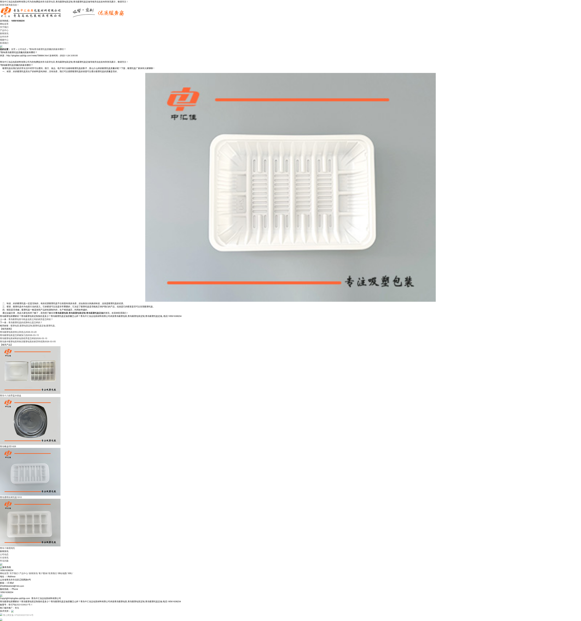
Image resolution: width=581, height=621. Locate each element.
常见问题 (4, 560)
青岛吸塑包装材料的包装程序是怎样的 (23, 338)
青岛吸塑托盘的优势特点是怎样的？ (25, 322)
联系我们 (4, 42)
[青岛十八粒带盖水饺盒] (30, 369)
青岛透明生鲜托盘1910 (11, 497)
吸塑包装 (15, 325)
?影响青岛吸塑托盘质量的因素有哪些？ (47, 49)
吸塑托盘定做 (39, 325)
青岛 (17, 607)
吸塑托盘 (50, 325)
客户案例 (43, 573)
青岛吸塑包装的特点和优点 (18, 331)
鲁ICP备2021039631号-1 (20, 604)
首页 (13, 49)
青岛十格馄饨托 (7, 547)
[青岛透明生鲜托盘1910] (30, 471)
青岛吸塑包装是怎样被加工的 (19, 335)
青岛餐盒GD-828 (8, 446)
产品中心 (4, 30)
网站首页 (4, 23)
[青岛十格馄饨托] (30, 522)
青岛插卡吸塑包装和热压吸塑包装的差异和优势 (28, 341)
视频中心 (4, 39)
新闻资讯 (4, 33)
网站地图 (62, 573)
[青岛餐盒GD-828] (30, 420)
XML (70, 573)
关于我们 (4, 26)
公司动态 (22, 49)
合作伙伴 (4, 36)
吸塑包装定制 (26, 325)
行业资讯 (4, 557)
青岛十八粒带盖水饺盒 (10, 395)
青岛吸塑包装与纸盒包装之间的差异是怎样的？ (30, 319)
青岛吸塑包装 (48, 1)
